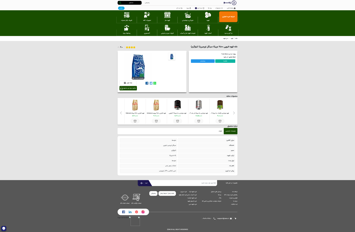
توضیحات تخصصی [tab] (231, 131)
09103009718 (207, 219)
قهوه (232, 38)
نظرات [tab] (220, 131)
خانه (236, 38)
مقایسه (225, 61)
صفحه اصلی (230, 8)
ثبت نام (178, 8)
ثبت (146, 183)
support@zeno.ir (223, 218)
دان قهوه (225, 38)
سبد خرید (199, 8)
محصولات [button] (217, 8)
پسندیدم (203, 61)
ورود (187, 8)
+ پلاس (121, 8)
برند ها (210, 8)
